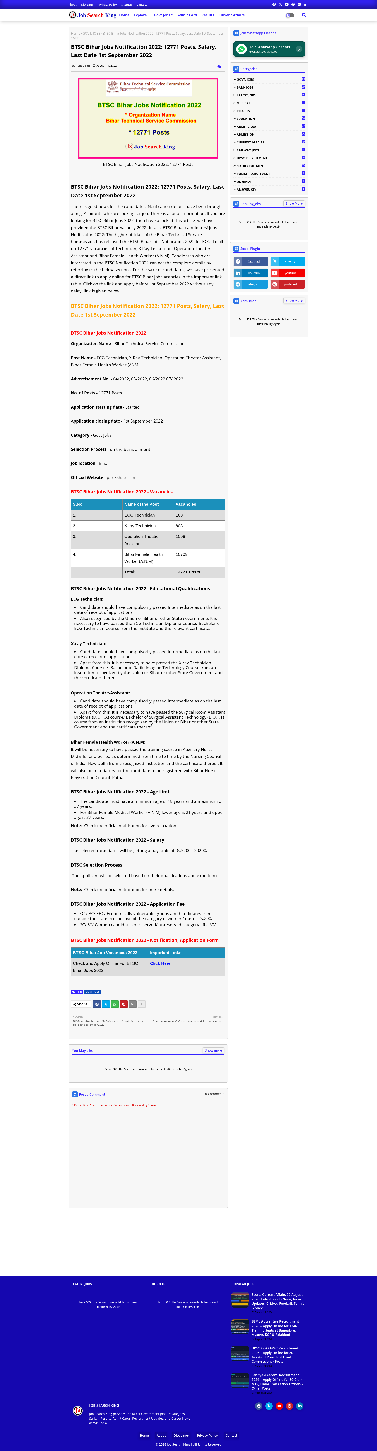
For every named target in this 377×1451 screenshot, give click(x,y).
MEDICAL (271, 103)
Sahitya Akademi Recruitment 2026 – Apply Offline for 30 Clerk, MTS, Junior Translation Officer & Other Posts (277, 1381)
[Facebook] (97, 1004)
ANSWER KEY (270, 189)
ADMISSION (271, 134)
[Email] (133, 1004)
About (73, 5)
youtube (291, 273)
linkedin (254, 273)
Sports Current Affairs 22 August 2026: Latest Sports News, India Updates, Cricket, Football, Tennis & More (278, 1301)
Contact (142, 5)
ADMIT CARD (271, 126)
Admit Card (187, 15)
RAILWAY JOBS (271, 150)
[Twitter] (106, 1004)
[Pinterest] (124, 1004)
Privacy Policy (108, 5)
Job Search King (178, 1444)
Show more (213, 1050)
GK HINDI (270, 181)
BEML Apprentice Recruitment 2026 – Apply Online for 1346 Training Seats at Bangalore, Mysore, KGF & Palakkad (275, 1328)
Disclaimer (88, 5)
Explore (140, 15)
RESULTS (271, 111)
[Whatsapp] (115, 1004)
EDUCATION (271, 118)
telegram (253, 284)
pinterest (290, 284)
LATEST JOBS (271, 95)
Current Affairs (232, 15)
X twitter (291, 261)
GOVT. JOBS (91, 33)
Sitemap (127, 5)
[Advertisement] (188, 1244)
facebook (253, 261)
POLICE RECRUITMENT (270, 173)
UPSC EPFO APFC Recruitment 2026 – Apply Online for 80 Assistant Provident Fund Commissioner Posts (275, 1355)
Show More (294, 203)
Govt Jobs (162, 15)
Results (207, 15)
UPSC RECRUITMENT (271, 158)
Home (124, 15)
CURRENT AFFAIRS (271, 142)
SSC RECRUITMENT (271, 166)
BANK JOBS (271, 87)
